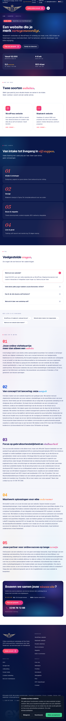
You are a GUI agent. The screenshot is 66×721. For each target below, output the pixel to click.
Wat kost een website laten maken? (15, 322)
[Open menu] (48, 8)
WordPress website (40, 637)
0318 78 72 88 (17, 607)
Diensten (10, 16)
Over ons (37, 662)
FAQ (36, 678)
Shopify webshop (40, 644)
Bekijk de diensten (30, 46)
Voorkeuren (39, 715)
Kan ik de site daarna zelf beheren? (17, 294)
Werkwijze (37, 665)
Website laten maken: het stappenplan (46, 318)
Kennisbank (38, 672)
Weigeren (26, 715)
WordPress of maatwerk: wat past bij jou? (17, 318)
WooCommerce (39, 647)
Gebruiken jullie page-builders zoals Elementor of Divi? (24, 287)
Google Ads (6, 665)
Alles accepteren (54, 715)
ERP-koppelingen (40, 682)
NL (60, 1)
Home (4, 16)
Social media (6, 672)
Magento (37, 650)
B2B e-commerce (40, 653)
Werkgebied (38, 675)
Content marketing (8, 675)
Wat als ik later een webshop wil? (17, 301)
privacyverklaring (26, 710)
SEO (4, 662)
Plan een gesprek (12, 46)
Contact (37, 685)
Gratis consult (10, 651)
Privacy (44, 695)
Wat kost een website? (13, 273)
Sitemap (55, 695)
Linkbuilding (6, 669)
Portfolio (37, 669)
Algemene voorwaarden (35, 695)
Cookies (50, 695)
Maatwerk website (40, 640)
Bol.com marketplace (9, 678)
